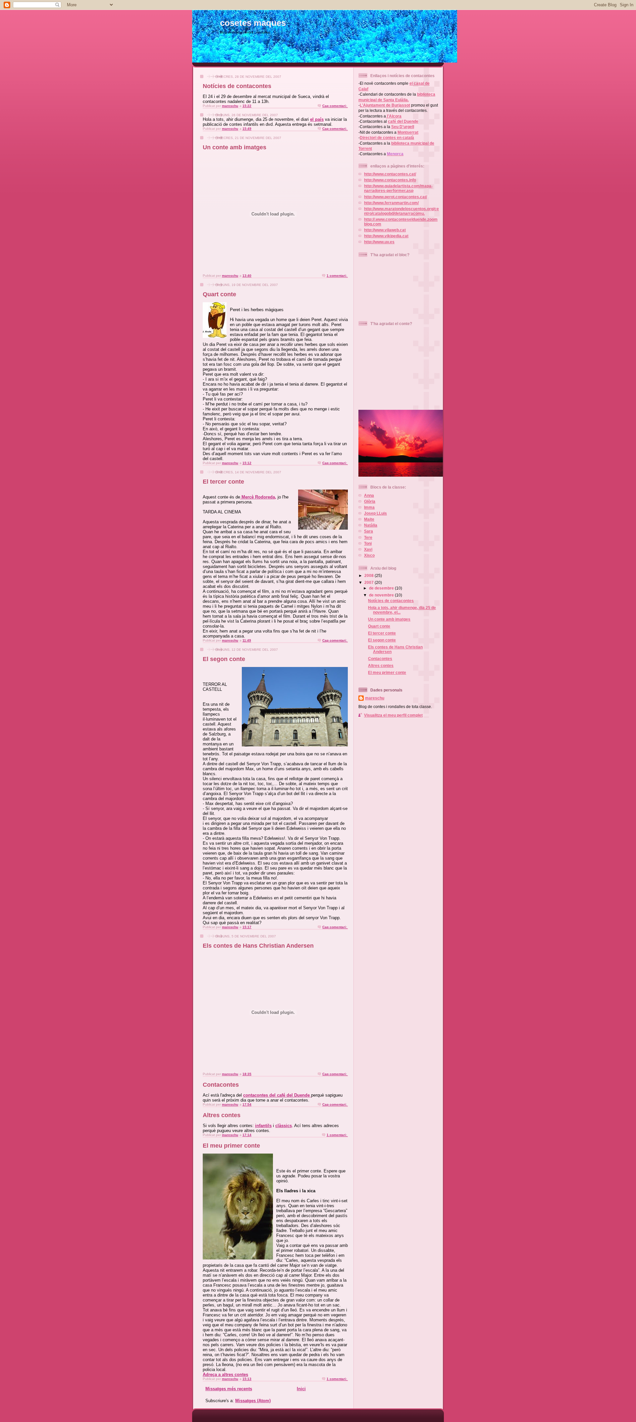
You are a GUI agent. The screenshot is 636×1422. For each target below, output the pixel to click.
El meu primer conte (231, 1145)
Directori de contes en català (387, 137)
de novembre (382, 595)
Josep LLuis (375, 513)
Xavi (368, 549)
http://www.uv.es (379, 242)
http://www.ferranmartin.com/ (391, 203)
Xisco (369, 555)
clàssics (283, 1125)
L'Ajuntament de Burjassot (385, 105)
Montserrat (408, 132)
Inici (301, 1388)
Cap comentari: (335, 106)
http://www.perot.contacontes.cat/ (395, 197)
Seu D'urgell (402, 126)
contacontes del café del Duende (277, 1095)
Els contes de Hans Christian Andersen (258, 945)
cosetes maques (253, 23)
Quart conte (219, 294)
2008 (369, 575)
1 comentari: (337, 275)
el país (317, 119)
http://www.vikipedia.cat (386, 236)
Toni (368, 543)
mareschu (374, 698)
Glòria (369, 501)
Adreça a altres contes (225, 1374)
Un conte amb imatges (234, 147)
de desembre (382, 588)
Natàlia (370, 525)
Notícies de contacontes (237, 86)
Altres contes (221, 1115)
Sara (368, 531)
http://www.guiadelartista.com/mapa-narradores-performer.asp (398, 188)
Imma (369, 507)
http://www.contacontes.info (390, 180)
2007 (369, 582)
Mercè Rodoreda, (258, 497)
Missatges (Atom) (253, 1400)
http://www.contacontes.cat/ (390, 174)
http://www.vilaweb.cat (385, 230)
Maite (369, 519)
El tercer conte (223, 481)
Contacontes (221, 1084)
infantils (263, 1125)
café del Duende (403, 121)
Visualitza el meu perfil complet (393, 715)
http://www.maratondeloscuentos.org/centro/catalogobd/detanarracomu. (401, 211)
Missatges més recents (228, 1388)
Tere (368, 537)
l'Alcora (393, 116)
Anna (369, 495)
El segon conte (224, 659)
